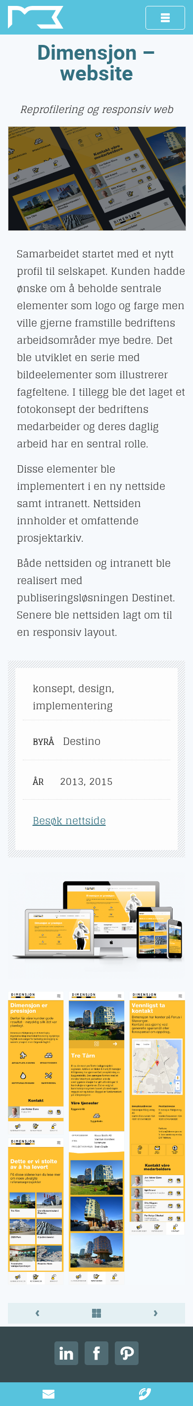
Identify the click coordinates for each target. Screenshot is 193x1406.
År (38, 781)
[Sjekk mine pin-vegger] (127, 1353)
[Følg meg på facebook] (96, 1353)
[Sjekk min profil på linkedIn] (66, 1353)
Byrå (42, 741)
